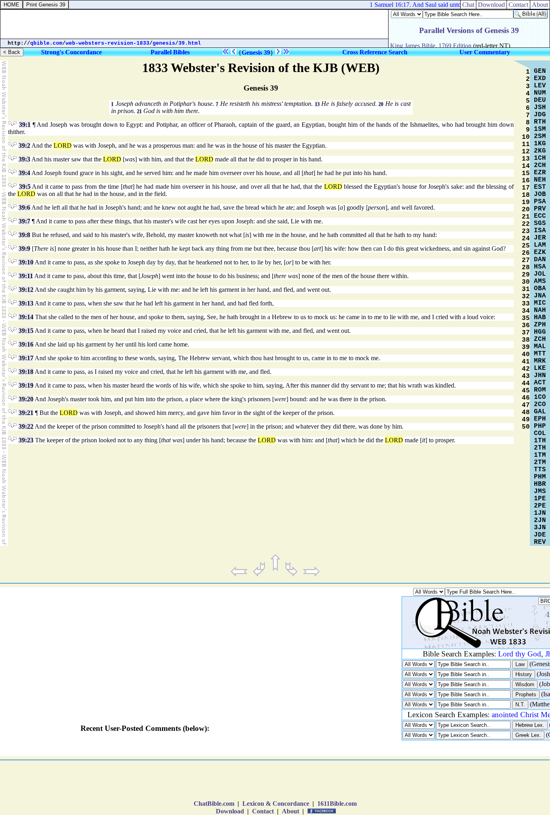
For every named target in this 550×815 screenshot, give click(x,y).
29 (526, 275)
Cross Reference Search (374, 52)
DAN (540, 259)
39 (526, 347)
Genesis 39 (256, 52)
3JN (540, 527)
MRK (540, 361)
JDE (540, 535)
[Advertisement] (275, 782)
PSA (540, 201)
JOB (540, 194)
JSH (540, 107)
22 (526, 224)
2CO (540, 404)
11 (526, 144)
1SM (540, 129)
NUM (540, 93)
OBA (540, 288)
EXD (540, 78)
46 (526, 398)
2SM (540, 136)
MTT (540, 353)
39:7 (24, 221)
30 (526, 282)
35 (526, 318)
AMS (540, 281)
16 (526, 180)
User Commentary (484, 52)
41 (526, 361)
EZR (540, 172)
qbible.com (46, 43)
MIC (540, 303)
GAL (540, 411)
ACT (540, 382)
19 (526, 202)
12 (526, 151)
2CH (540, 165)
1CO (540, 397)
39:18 (26, 371)
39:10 (26, 262)
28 (526, 267)
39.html (189, 43)
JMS (540, 491)
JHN (540, 375)
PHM (540, 477)
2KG (540, 151)
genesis (164, 43)
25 (526, 246)
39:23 (26, 440)
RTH (540, 122)
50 (526, 427)
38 (526, 340)
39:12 (26, 289)
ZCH (540, 339)
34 (526, 311)
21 (139, 111)
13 (317, 104)
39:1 (25, 124)
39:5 (25, 186)
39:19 (26, 385)
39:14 (26, 317)
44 (526, 383)
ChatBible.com (214, 803)
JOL (540, 274)
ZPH (540, 324)
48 (526, 412)
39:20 (26, 399)
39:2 (24, 145)
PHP (540, 426)
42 (526, 369)
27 (526, 260)
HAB (540, 317)
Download (230, 811)
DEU (540, 100)
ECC (540, 216)
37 (526, 332)
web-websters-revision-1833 (107, 43)
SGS (540, 223)
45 (526, 390)
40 (526, 354)
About (290, 811)
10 (526, 137)
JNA (540, 295)
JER (540, 237)
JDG (540, 114)
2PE (540, 506)
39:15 (26, 330)
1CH (540, 158)
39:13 (26, 303)
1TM (540, 455)
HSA (540, 266)
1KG (540, 143)
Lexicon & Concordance (276, 803)
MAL (540, 346)
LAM (540, 245)
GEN (540, 71)
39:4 (24, 172)
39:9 (24, 248)
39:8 (24, 234)
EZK (540, 252)
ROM (540, 390)
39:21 (26, 412)
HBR (540, 484)
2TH (540, 448)
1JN (540, 513)
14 (526, 166)
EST (540, 187)
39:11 (26, 275)
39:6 (24, 207)
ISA (540, 230)
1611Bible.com (337, 803)
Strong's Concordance (71, 52)
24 (526, 238)
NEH (540, 180)
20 (380, 104)
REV (540, 542)
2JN (540, 520)
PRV (540, 209)
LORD (63, 145)
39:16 (26, 344)
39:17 (26, 358)
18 (526, 195)
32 (526, 296)
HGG (540, 332)
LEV (540, 85)
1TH (540, 440)
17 (526, 188)
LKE (540, 368)
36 (526, 325)
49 (526, 419)
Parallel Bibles (170, 52)
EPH (540, 419)
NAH (540, 310)
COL (540, 433)
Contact (262, 811)
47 (526, 405)
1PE (540, 498)
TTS (540, 469)
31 (526, 289)
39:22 (26, 426)
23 (526, 231)
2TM (540, 462)
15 (526, 173)
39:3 (24, 159)
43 (526, 376)
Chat (468, 4)
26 (526, 253)
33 (526, 303)
